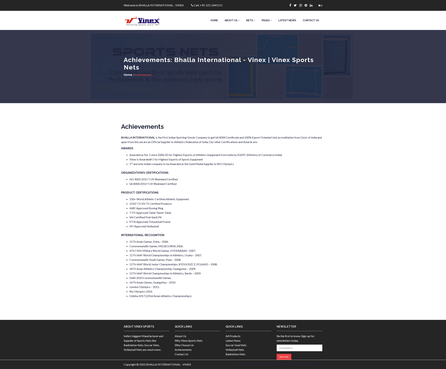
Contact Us (311, 20)
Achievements (183, 349)
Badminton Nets (235, 354)
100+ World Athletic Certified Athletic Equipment (159, 199)
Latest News (287, 20)
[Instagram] (302, 5)
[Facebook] (291, 5)
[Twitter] (296, 5)
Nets (249, 20)
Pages (266, 20)
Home (214, 20)
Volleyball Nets (235, 349)
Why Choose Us (184, 345)
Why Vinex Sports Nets (188, 340)
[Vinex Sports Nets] (147, 20)
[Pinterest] (307, 5)
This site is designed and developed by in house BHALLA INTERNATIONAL (277, 363)
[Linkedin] (312, 5)
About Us (231, 20)
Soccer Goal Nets (236, 345)
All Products (233, 336)
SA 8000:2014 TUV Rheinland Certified (152, 183)
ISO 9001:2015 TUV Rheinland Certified (153, 179)
